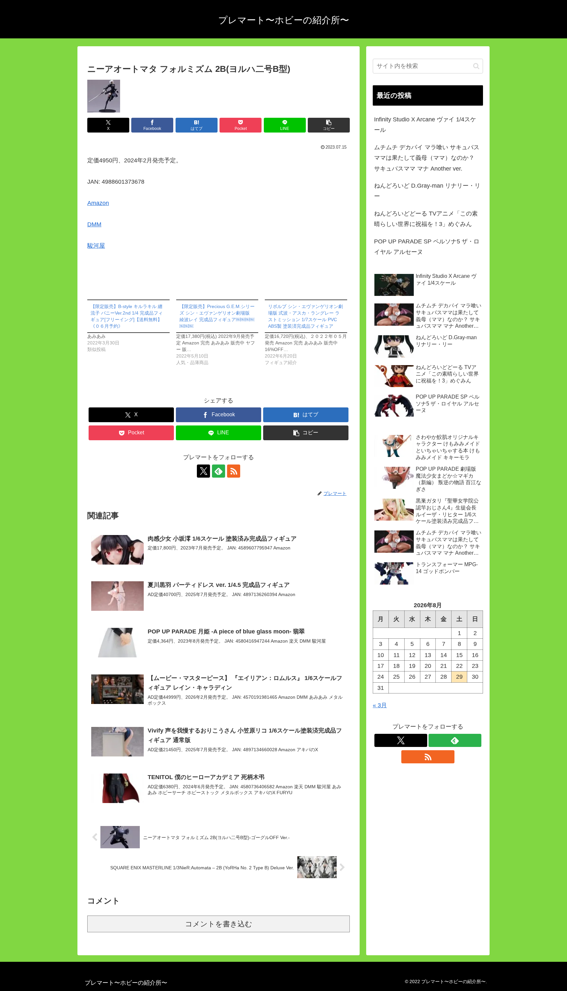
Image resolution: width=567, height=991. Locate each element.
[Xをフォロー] (203, 471)
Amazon (98, 203)
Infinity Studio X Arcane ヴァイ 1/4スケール (425, 124)
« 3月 (380, 705)
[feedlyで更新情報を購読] (218, 471)
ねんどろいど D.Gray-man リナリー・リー (427, 190)
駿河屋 (96, 245)
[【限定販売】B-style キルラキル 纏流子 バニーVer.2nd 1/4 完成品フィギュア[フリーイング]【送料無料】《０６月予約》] (131, 326)
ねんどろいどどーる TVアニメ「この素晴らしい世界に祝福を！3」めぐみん (426, 218)
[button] (329, 125)
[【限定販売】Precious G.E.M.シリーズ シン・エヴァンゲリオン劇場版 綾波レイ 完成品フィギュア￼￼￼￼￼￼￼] (220, 332)
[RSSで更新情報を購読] (233, 471)
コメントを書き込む (218, 924)
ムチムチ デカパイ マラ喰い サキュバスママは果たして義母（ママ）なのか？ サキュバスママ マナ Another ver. (426, 158)
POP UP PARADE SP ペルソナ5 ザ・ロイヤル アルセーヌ (426, 246)
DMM (94, 224)
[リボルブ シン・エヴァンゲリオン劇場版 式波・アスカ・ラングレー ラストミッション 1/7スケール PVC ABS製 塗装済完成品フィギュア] (309, 332)
